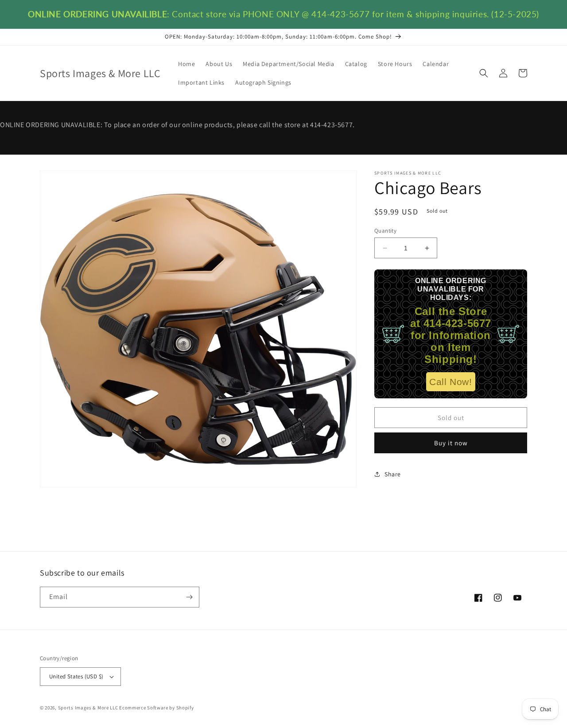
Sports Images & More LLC (88, 708)
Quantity (385, 230)
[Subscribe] (189, 597)
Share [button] (392, 474)
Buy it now (451, 443)
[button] (483, 73)
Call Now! (450, 382)
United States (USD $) (76, 676)
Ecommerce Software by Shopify (156, 708)
